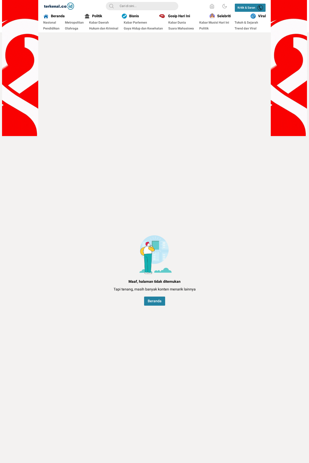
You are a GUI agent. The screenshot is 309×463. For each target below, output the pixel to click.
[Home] (212, 6)
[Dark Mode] (224, 6)
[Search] (111, 6)
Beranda (155, 301)
